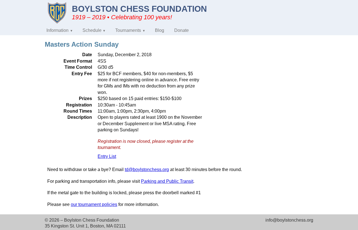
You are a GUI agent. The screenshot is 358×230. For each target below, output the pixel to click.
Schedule (92, 30)
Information (57, 30)
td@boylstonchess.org (147, 169)
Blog (159, 30)
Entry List (107, 156)
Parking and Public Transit (167, 181)
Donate (181, 30)
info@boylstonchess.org (289, 220)
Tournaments (128, 30)
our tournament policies (94, 204)
